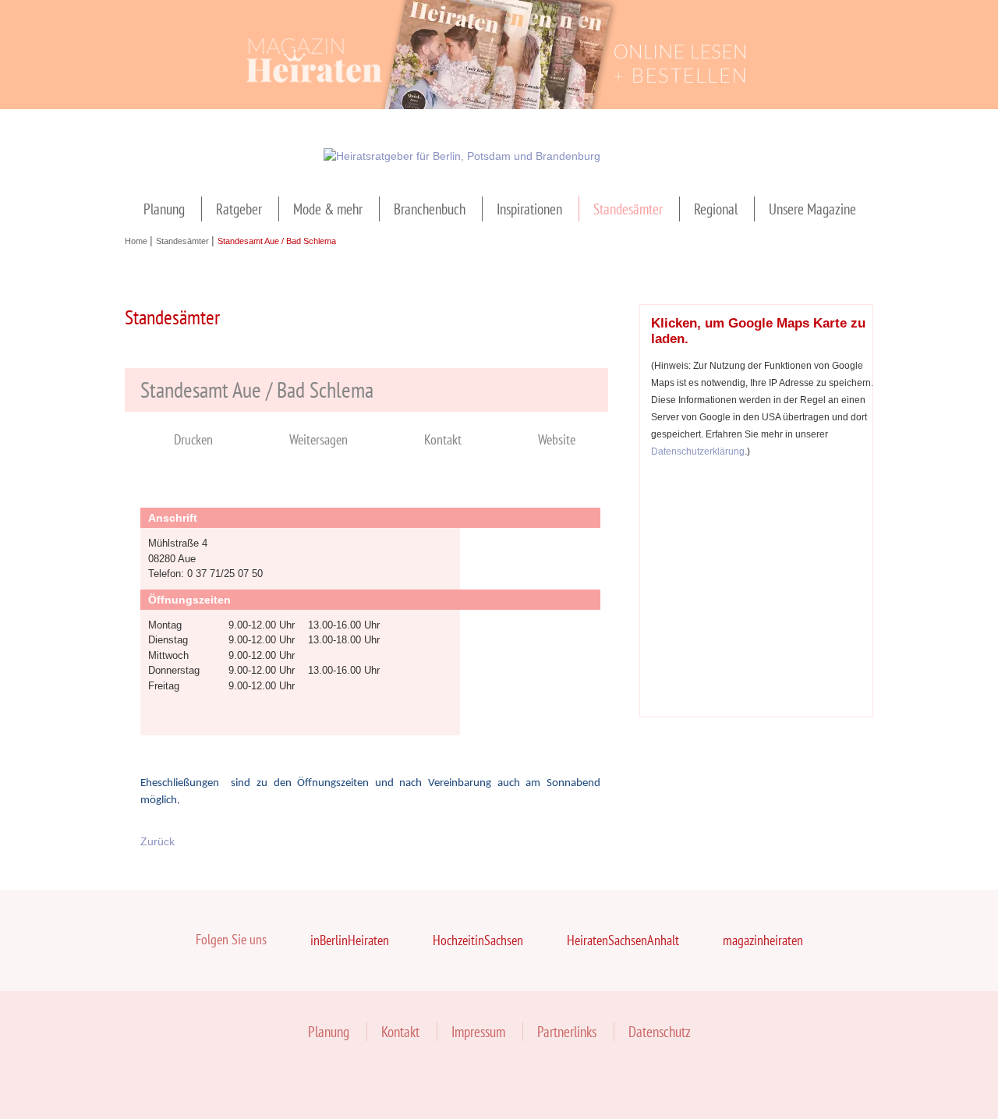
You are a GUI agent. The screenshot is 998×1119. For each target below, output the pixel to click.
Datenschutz (659, 1031)
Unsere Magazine (812, 209)
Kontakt (443, 439)
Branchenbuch (429, 209)
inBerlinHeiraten (349, 940)
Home (137, 241)
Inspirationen (529, 209)
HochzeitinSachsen (478, 940)
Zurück (157, 841)
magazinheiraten (763, 940)
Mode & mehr (328, 209)
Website (556, 439)
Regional (716, 209)
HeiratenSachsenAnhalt (623, 940)
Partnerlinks (566, 1031)
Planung (164, 209)
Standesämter (628, 209)
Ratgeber (239, 209)
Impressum (478, 1031)
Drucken (193, 439)
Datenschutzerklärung (698, 451)
